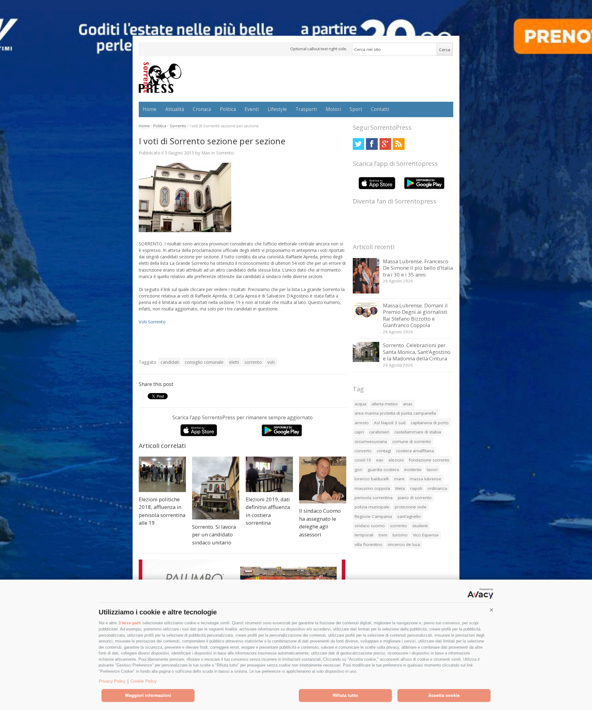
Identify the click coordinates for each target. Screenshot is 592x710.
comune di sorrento (411, 441)
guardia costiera (383, 469)
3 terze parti (129, 623)
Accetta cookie (444, 695)
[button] (491, 610)
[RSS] (398, 144)
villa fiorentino (368, 544)
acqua (360, 404)
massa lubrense (425, 479)
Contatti (380, 109)
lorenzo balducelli (372, 479)
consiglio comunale (204, 362)
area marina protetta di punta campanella (395, 413)
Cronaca (202, 109)
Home (149, 109)
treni (383, 535)
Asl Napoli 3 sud (389, 422)
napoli (416, 488)
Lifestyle (277, 109)
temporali (364, 535)
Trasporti (306, 109)
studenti (420, 525)
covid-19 (363, 460)
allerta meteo (385, 404)
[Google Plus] (385, 144)
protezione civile (410, 507)
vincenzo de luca (404, 544)
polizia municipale (372, 507)
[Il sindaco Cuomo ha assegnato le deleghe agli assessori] (322, 480)
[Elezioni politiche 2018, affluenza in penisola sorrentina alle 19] (162, 474)
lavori (432, 469)
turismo (400, 535)
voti (271, 362)
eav (379, 460)
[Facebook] (371, 144)
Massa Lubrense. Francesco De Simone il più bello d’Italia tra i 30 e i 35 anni (418, 268)
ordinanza (437, 488)
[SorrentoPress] (160, 77)
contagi (384, 450)
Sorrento (178, 126)
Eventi (252, 109)
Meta (400, 488)
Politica (228, 109)
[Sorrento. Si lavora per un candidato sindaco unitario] (215, 488)
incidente (412, 469)
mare (399, 479)
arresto (362, 422)
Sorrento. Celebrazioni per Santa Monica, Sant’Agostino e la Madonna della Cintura (416, 352)
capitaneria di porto (430, 422)
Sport (356, 109)
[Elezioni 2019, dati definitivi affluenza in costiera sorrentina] (269, 474)
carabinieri (379, 432)
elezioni (396, 460)
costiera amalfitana (415, 450)
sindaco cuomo (370, 525)
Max (205, 153)
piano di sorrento (415, 497)
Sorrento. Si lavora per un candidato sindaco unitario (214, 534)
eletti (234, 362)
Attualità (174, 109)
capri (359, 432)
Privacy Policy (112, 681)
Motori (333, 109)
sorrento (253, 362)
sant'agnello (409, 516)
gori (358, 469)
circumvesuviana (371, 441)
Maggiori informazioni (148, 695)
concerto (363, 450)
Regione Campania (373, 516)
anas (408, 404)
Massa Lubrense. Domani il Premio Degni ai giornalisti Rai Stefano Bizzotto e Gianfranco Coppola (415, 315)
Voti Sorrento (152, 322)
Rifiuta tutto (345, 695)
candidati (170, 362)
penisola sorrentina (374, 497)
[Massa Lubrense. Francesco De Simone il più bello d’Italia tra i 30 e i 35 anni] (366, 292)
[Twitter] (358, 144)
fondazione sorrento (429, 460)
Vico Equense (426, 535)
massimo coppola (372, 488)
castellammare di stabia (417, 432)
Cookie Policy (143, 681)
